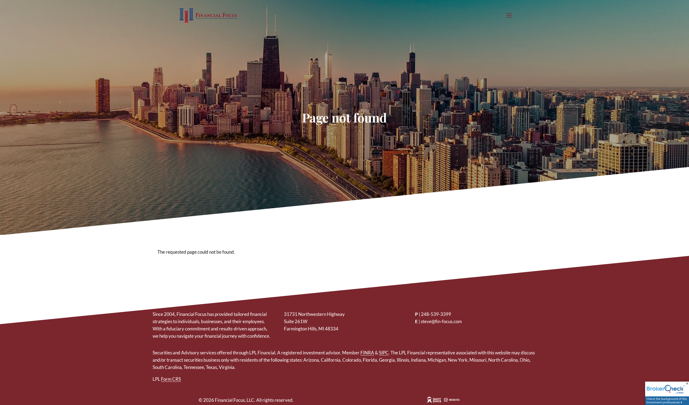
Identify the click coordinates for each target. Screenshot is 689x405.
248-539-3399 (436, 314)
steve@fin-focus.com (441, 321)
